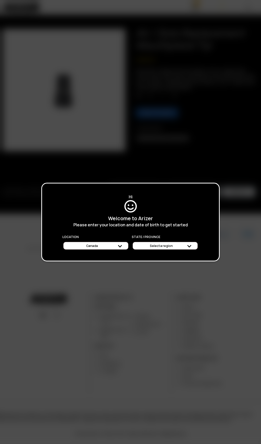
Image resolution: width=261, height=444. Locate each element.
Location (70, 237)
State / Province (146, 237)
